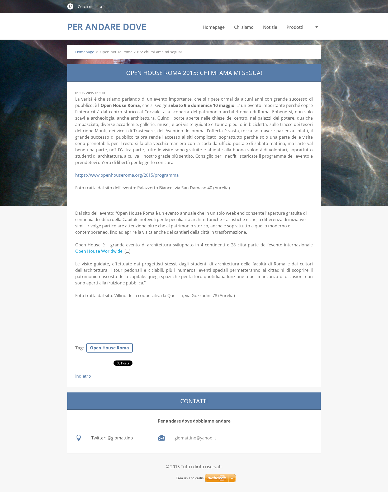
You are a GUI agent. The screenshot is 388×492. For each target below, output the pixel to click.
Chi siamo (244, 27)
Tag (79, 348)
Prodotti (295, 27)
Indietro (83, 376)
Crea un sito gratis (190, 478)
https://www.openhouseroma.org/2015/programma (127, 175)
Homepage (214, 27)
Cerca (70, 6)
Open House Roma (109, 348)
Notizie (270, 27)
